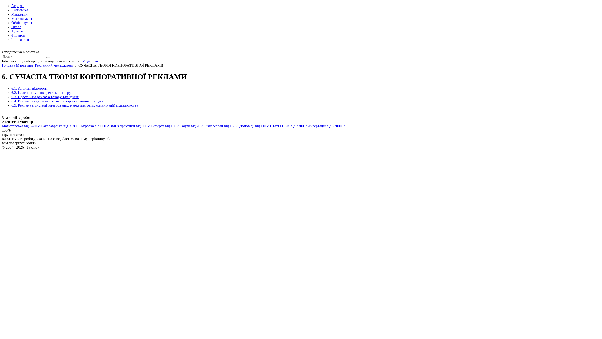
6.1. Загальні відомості (29, 88)
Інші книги (20, 40)
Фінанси (18, 35)
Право (16, 27)
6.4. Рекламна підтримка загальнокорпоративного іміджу (57, 101)
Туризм (17, 31)
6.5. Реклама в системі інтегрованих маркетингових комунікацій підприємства (74, 105)
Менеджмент (21, 18)
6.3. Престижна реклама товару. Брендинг (45, 97)
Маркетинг (20, 14)
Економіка (19, 10)
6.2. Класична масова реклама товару (41, 93)
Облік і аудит (21, 23)
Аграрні (17, 6)
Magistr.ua (90, 61)
